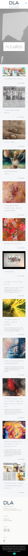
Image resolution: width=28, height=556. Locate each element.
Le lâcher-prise (9, 272)
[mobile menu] (26, 3)
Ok (14, 553)
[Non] (26, 550)
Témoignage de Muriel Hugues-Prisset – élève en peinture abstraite (12, 208)
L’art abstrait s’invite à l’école (13, 79)
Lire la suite (21, 83)
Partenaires (6, 519)
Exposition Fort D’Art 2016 (12, 244)
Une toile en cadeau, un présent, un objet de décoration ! (12, 322)
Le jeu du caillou (9, 142)
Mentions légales (8, 520)
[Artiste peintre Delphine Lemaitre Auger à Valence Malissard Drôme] (14, 4)
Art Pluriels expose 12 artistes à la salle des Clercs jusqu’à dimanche (13, 485)
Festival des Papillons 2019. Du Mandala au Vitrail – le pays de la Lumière (13, 444)
